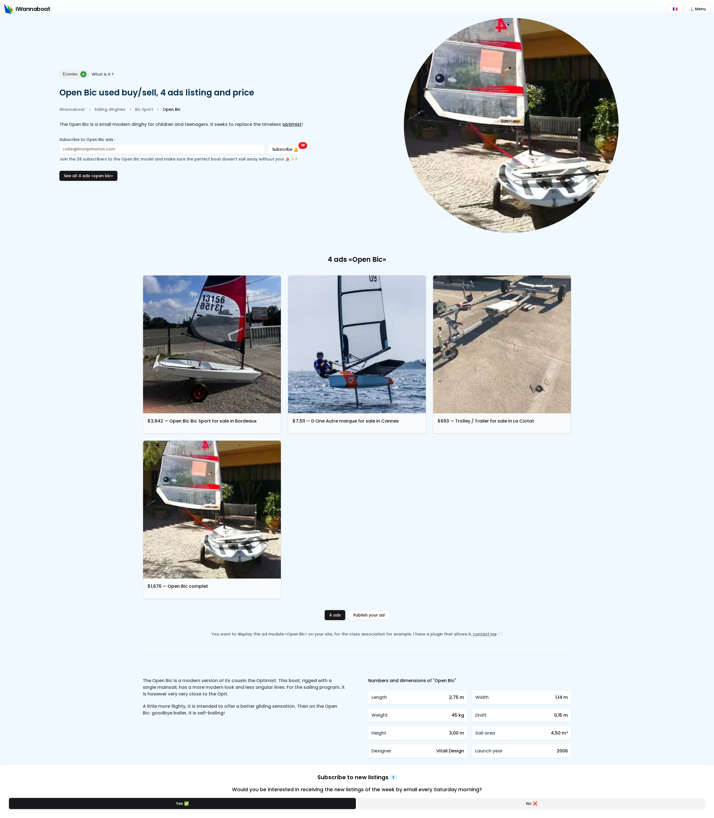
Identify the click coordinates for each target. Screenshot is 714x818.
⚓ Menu (697, 9)
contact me (485, 634)
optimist (291, 124)
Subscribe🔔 (287, 148)
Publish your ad (369, 615)
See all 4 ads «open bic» (88, 176)
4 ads (335, 615)
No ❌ (531, 803)
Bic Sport (144, 109)
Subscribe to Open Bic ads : (87, 139)
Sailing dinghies (110, 109)
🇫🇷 (675, 9)
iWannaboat (72, 109)
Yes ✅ (182, 803)
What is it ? (103, 74)
